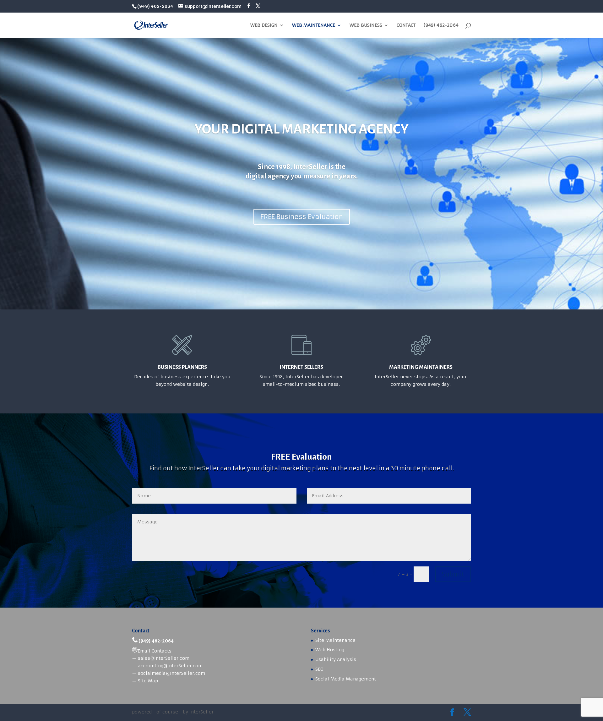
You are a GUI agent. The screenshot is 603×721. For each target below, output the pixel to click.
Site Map (148, 681)
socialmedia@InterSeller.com (171, 673)
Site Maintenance (335, 640)
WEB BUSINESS (366, 25)
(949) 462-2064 (441, 25)
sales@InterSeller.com (163, 658)
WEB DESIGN (264, 25)
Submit (453, 574)
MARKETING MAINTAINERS (421, 367)
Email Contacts (154, 651)
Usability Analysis (335, 659)
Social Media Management (345, 679)
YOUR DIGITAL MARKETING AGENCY (301, 129)
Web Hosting (329, 650)
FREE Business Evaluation (301, 217)
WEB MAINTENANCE (313, 25)
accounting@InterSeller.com (170, 666)
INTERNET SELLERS (301, 367)
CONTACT (406, 25)
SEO (319, 669)
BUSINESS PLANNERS (182, 367)
